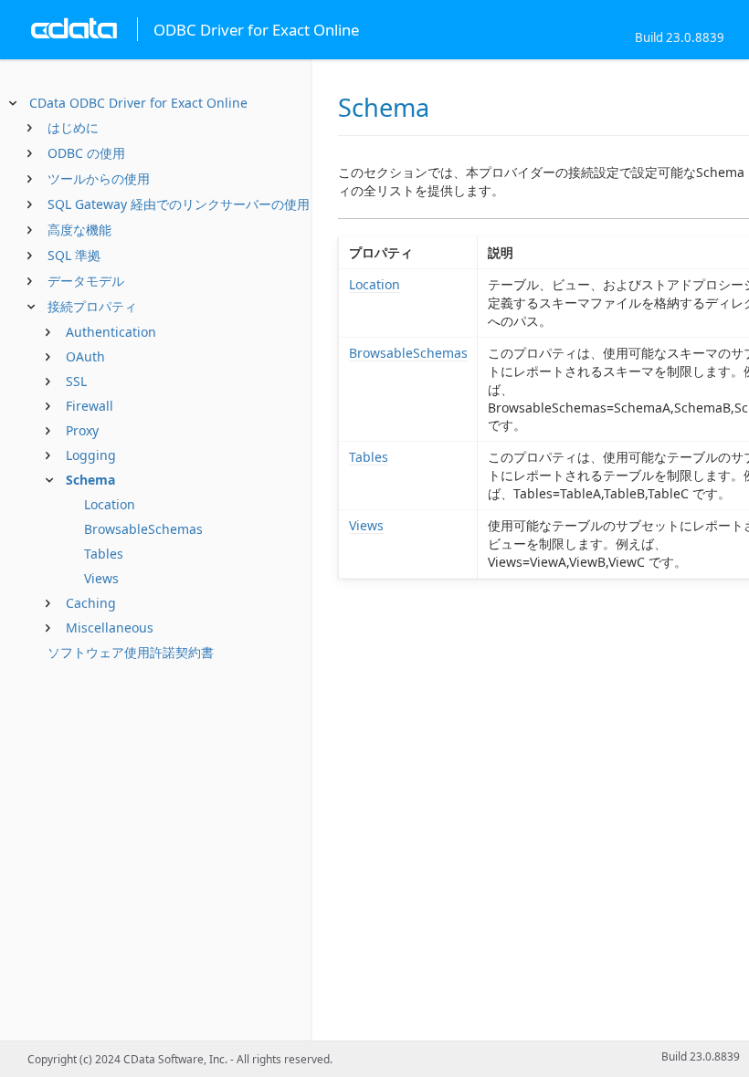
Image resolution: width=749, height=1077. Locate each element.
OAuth (85, 356)
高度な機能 (79, 229)
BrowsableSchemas (143, 529)
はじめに (73, 127)
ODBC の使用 (86, 153)
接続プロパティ (92, 306)
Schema (90, 479)
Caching (91, 603)
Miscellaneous (109, 627)
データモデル (85, 280)
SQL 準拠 (73, 255)
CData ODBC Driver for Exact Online (138, 102)
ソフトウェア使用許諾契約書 (130, 652)
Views (101, 578)
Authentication (111, 331)
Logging (91, 455)
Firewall (89, 405)
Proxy (82, 430)
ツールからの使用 (98, 178)
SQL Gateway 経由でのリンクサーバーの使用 (178, 204)
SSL (76, 381)
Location (109, 504)
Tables (103, 553)
